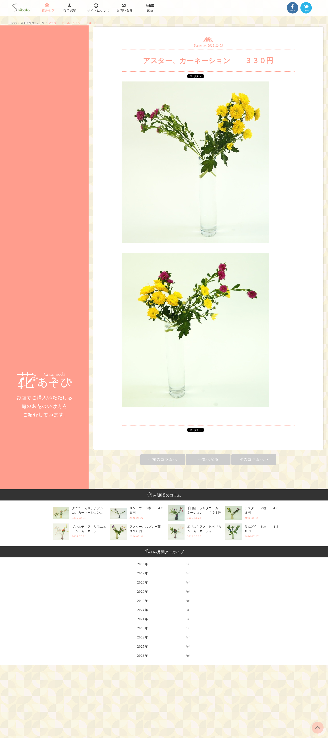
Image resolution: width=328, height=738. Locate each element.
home (14, 23)
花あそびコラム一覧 (33, 23)
